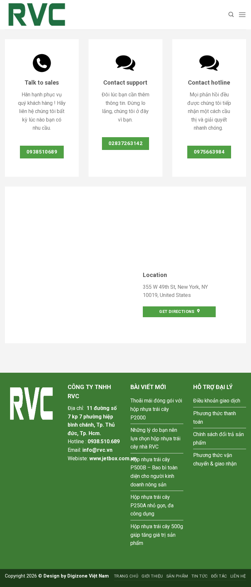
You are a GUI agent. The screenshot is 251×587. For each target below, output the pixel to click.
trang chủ (126, 576)
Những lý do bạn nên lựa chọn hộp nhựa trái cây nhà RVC (155, 438)
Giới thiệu (152, 576)
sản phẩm (177, 576)
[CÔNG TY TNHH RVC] (37, 14)
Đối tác (219, 576)
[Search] (231, 14)
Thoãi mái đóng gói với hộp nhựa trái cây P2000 (156, 409)
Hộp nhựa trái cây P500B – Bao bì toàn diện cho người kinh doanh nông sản (153, 472)
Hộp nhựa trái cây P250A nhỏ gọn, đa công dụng (152, 505)
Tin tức (200, 576)
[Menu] (242, 15)
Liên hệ (238, 576)
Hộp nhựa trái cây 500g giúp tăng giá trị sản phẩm (156, 534)
